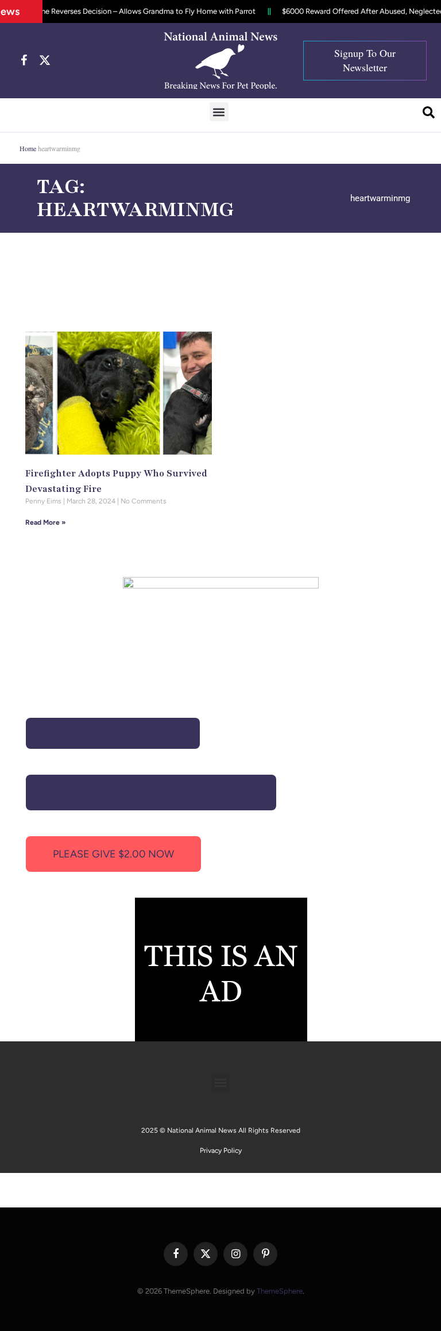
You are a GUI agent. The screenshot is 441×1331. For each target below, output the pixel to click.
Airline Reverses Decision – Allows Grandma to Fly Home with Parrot (133, 11)
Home (28, 148)
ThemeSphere (280, 1291)
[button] (219, 111)
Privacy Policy (221, 1151)
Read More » (45, 522)
